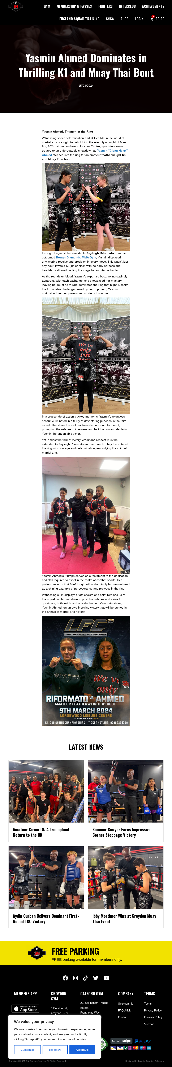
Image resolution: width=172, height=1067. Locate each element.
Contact (123, 1017)
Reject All (55, 1049)
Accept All (82, 1049)
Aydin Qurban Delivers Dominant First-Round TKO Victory (46, 918)
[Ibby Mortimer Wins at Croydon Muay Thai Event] (125, 877)
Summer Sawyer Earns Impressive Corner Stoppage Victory (122, 832)
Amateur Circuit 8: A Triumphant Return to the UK (41, 832)
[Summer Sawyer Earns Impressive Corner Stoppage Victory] (125, 791)
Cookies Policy (153, 1017)
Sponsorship (125, 1003)
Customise (28, 1049)
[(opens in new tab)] (25, 1008)
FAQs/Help (124, 1010)
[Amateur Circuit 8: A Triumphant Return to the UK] (46, 791)
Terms (148, 1003)
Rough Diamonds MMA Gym (76, 257)
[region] (54, 1037)
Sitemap (149, 1024)
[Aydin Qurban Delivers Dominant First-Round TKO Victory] (46, 877)
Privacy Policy (153, 1010)
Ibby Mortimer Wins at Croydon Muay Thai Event (124, 918)
